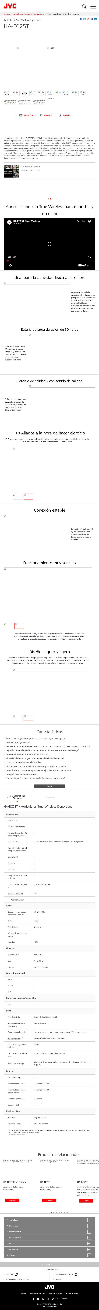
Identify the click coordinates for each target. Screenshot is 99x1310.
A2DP (10, 979)
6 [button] (64, 1212)
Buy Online (48, 115)
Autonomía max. (14, 1038)
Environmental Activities (64, 1274)
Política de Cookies (72, 1293)
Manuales (66, 115)
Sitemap (23, 1293)
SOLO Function (14, 842)
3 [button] (56, 1212)
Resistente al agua (17, 899)
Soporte (59, 1279)
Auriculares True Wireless (33, 14)
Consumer (7, 14)
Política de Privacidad (55, 1293)
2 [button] (50, 198)
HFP (9, 992)
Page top (49, 1264)
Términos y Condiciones (37, 1293)
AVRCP (10, 986)
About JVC (10, 1274)
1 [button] (48, 198)
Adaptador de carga (16, 1063)
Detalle (13, 1200)
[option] (18, 1184)
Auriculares (18, 14)
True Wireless (13, 820)
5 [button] (61, 1212)
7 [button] (67, 1212)
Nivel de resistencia (15, 893)
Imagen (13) (28, 115)
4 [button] (59, 1212)
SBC (9, 1004)
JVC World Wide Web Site (15, 1279)
